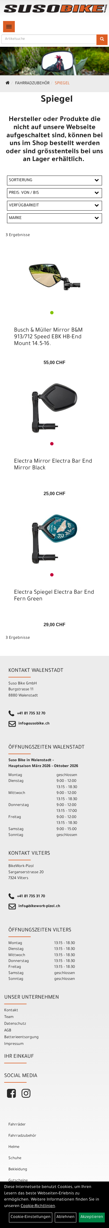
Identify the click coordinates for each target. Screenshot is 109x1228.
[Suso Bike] (56, 9)
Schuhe (14, 1158)
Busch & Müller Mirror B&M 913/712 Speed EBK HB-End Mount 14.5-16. (48, 337)
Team (8, 1017)
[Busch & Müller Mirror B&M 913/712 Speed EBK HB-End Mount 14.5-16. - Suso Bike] (54, 277)
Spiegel (62, 83)
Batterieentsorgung (21, 1037)
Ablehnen (65, 1217)
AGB (7, 1031)
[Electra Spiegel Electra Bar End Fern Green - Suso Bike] (54, 539)
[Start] (8, 83)
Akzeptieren (91, 1217)
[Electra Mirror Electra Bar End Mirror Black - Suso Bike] (54, 408)
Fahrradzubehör (32, 83)
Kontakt (11, 1010)
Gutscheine (18, 1181)
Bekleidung (17, 1170)
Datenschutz (15, 1024)
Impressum (13, 1044)
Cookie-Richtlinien (38, 1206)
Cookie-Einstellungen (31, 1217)
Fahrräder (17, 1125)
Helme (13, 1147)
